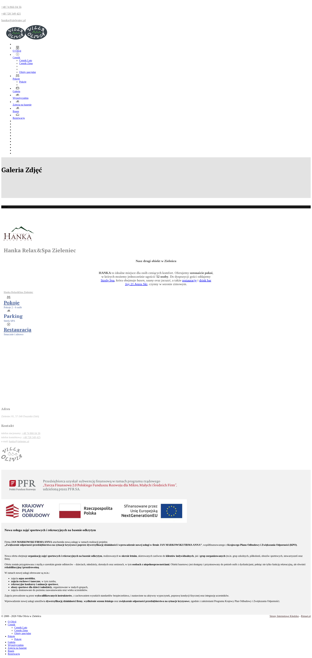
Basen (16, 111)
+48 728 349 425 (11, 13)
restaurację (189, 280)
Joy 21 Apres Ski (136, 284)
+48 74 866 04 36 (11, 7)
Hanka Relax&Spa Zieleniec (18, 292)
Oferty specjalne (27, 72)
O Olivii (17, 50)
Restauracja (17, 329)
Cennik (16, 57)
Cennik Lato (25, 60)
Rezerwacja (19, 118)
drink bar (205, 280)
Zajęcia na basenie (22, 104)
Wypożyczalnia (20, 98)
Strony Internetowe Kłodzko (284, 616)
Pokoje (16, 78)
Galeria (16, 91)
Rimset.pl (306, 616)
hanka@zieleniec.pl (13, 20)
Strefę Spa (107, 280)
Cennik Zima (26, 63)
